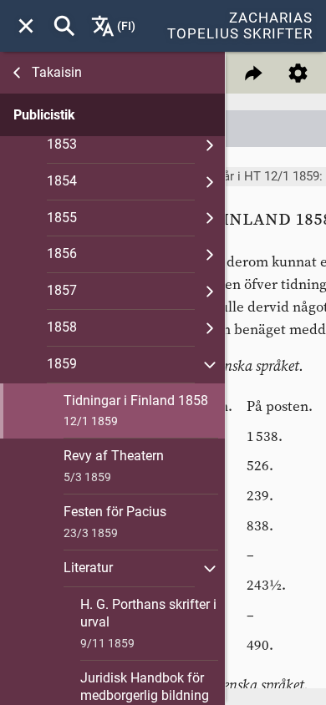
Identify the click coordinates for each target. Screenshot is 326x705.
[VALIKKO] (25, 25)
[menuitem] (25, 25)
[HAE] (64, 25)
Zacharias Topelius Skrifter (240, 25)
